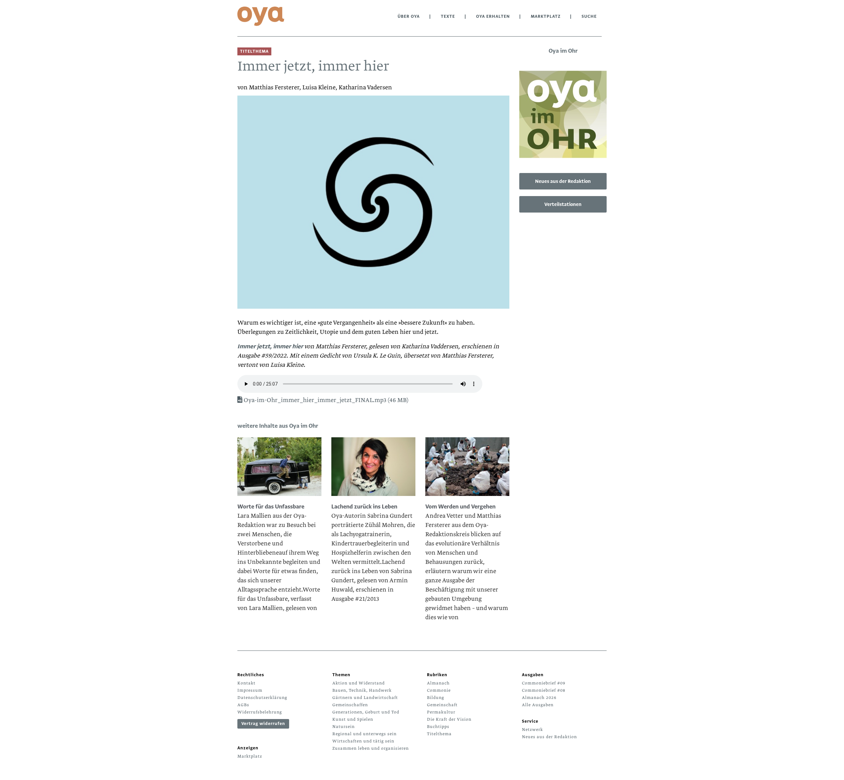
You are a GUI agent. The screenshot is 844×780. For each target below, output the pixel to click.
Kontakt (246, 683)
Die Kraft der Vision (449, 719)
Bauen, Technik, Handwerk (362, 690)
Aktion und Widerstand (358, 683)
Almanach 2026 (539, 698)
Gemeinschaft (442, 705)
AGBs (243, 705)
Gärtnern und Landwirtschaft (365, 698)
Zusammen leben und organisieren (370, 748)
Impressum (249, 690)
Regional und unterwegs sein (364, 734)
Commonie (439, 690)
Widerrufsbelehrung (259, 712)
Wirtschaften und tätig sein (363, 741)
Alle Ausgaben (538, 705)
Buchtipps (438, 727)
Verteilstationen (563, 204)
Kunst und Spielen (352, 719)
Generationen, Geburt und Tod (365, 712)
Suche (589, 16)
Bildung (435, 698)
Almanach (438, 683)
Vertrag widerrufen (263, 724)
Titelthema (439, 734)
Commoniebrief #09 (543, 683)
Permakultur (441, 712)
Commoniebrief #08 (543, 690)
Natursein (343, 727)
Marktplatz (545, 16)
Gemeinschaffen (350, 705)
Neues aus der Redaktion (563, 181)
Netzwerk (532, 730)
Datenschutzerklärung (262, 698)
